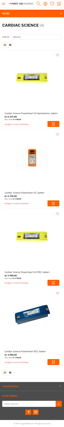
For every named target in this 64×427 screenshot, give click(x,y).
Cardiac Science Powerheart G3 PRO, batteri (27, 272)
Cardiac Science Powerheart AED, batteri (25, 351)
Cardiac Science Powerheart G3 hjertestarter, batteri (31, 113)
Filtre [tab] (5, 13)
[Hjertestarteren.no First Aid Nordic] (21, 3)
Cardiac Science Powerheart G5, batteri (24, 192)
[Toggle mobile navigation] (3, 3)
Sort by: (6, 37)
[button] (58, 55)
